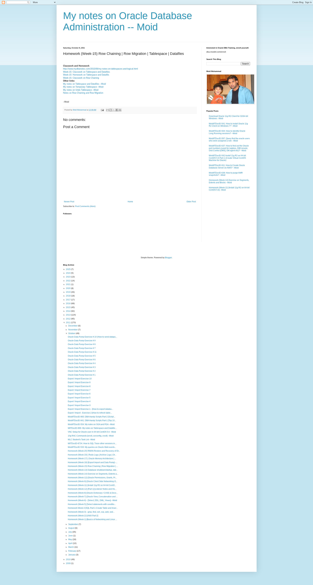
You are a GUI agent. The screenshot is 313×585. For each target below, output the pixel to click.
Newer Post (69, 201)
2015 (68, 307)
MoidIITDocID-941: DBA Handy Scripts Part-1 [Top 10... (92, 420)
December (73, 326)
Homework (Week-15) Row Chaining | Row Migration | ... (93, 466)
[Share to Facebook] (117, 110)
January (72, 555)
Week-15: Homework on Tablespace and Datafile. (86, 75)
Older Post (191, 201)
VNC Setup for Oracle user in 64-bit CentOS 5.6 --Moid (92, 432)
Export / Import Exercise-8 (79, 386)
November (73, 330)
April (70, 543)
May (70, 539)
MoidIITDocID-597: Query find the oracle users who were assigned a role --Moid (229, 139)
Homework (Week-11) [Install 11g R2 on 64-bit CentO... (92, 485)
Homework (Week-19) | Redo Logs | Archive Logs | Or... (92, 455)
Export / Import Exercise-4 (79, 401)
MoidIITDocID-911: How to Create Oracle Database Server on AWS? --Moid (227, 166)
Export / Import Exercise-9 (79, 382)
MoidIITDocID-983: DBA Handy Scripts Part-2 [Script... (91, 417)
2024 (68, 273)
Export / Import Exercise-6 (79, 394)
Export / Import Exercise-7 (79, 390)
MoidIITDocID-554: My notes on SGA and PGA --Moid (91, 424)
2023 (68, 277)
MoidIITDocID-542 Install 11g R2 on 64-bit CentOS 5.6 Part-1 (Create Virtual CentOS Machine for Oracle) (227, 157)
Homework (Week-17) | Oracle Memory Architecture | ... (92, 458)
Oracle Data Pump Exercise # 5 (82, 356)
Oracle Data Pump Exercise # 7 (82, 348)
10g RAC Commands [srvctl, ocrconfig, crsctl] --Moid (91, 436)
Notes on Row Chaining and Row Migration (83, 93)
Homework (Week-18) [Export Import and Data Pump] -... (92, 462)
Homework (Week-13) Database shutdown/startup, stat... (93, 470)
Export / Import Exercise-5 (79, 398)
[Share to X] (113, 110)
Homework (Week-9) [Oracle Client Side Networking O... (92, 481)
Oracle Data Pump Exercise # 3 (82, 367)
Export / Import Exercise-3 (79, 405)
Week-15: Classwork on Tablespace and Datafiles (86, 72)
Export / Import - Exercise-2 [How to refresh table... (90, 413)
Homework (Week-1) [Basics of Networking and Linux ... (92, 519)
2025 (68, 269)
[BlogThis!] (110, 110)
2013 (68, 315)
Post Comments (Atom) (85, 206)
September (73, 524)
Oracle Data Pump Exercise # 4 (82, 363)
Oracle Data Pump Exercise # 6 (82, 359)
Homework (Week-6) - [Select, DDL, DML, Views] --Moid (92, 500)
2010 (68, 559)
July (70, 532)
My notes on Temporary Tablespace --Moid (83, 87)
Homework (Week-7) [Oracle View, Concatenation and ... (93, 497)
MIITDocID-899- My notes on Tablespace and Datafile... (92, 428)
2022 (68, 281)
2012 (68, 319)
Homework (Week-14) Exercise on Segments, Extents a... (93, 474)
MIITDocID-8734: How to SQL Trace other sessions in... (92, 443)
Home (130, 201)
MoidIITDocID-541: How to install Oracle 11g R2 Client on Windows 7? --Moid (228, 125)
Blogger (168, 257)
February (72, 551)
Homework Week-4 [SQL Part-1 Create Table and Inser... (93, 508)
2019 (68, 292)
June (70, 536)
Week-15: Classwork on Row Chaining (81, 78)
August (71, 528)
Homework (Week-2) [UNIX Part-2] (83, 516)
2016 (68, 303)
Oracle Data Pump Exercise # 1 (82, 375)
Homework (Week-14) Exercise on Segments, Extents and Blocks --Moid (229, 181)
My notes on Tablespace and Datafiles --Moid (84, 84)
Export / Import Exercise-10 (80, 379)
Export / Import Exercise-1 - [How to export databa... (90, 409)
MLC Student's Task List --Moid (81, 439)
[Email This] (107, 110)
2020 (68, 288)
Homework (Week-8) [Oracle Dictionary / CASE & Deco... (93, 493)
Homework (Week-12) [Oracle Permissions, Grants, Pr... (92, 477)
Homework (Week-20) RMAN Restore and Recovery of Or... (94, 451)
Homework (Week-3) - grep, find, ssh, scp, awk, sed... (91, 512)
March (71, 547)
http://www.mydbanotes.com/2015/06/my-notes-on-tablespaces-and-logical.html (100, 69)
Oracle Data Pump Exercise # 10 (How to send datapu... (92, 337)
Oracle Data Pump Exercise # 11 (82, 352)
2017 (68, 300)
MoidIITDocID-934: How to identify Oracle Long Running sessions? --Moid (227, 132)
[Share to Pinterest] (120, 110)
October (72, 333)
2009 (68, 563)
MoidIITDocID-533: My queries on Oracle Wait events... (92, 447)
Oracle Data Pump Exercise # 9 (82, 340)
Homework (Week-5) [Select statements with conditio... (92, 504)
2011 (68, 322)
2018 (68, 296)
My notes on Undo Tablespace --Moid (80, 90)
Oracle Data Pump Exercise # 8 (82, 344)
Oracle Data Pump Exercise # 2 (82, 371)
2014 (68, 311)
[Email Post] (102, 110)
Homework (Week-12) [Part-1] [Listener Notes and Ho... (92, 489)
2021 (68, 284)
